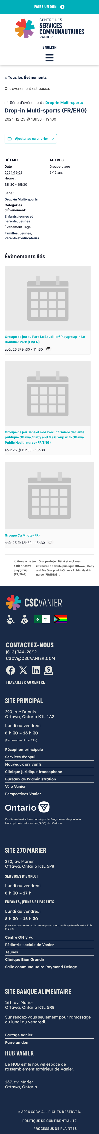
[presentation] (47, 298)
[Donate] (48, 670)
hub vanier (19, 1053)
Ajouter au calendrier (31, 138)
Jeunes (24, 221)
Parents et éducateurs (22, 238)
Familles (11, 233)
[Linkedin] (36, 670)
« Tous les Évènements (26, 77)
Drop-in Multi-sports (21, 199)
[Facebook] (10, 670)
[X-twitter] (23, 670)
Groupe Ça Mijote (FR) (22, 535)
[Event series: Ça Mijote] (50, 542)
